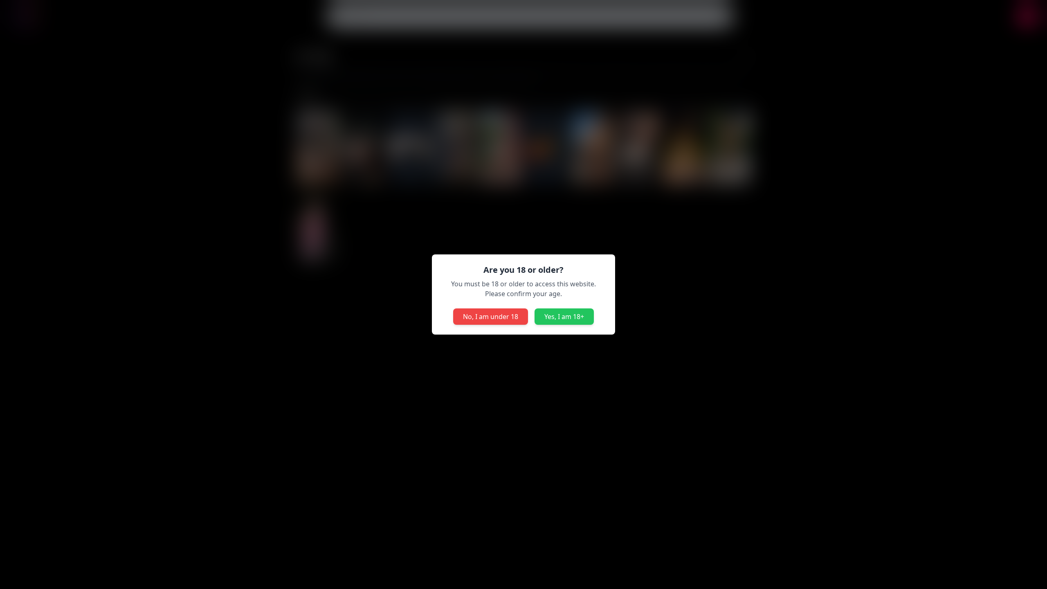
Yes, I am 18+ (564, 316)
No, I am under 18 (490, 316)
